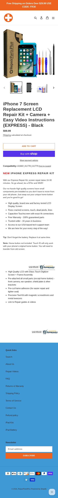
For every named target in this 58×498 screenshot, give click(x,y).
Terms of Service (13, 400)
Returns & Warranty (15, 386)
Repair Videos (12, 371)
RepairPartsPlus (24, 489)
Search (9, 357)
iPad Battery (11, 430)
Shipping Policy (13, 393)
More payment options (29, 160)
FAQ (8, 378)
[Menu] (53, 18)
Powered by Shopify (38, 489)
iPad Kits (10, 422)
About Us (10, 364)
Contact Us (11, 408)
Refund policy (12, 415)
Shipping (7, 135)
